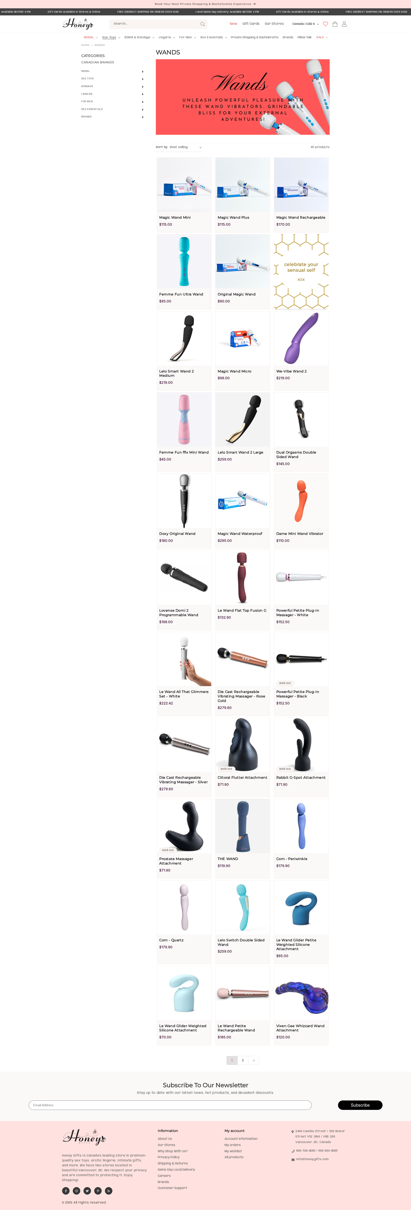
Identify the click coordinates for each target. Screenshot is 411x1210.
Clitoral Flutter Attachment (242, 778)
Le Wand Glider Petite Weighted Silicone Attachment (296, 944)
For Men (185, 37)
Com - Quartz (171, 940)
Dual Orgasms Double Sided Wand (296, 454)
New (233, 24)
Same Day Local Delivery (176, 1169)
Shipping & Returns (173, 1163)
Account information (241, 1139)
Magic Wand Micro (235, 371)
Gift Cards (251, 24)
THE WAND (228, 859)
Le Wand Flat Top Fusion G (242, 610)
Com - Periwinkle (292, 859)
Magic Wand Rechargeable (301, 217)
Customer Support (172, 1188)
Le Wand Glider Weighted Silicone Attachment (183, 1028)
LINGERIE (87, 94)
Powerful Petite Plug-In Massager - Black (297, 694)
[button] (90, 37)
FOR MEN (87, 101)
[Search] (202, 24)
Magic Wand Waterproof (240, 534)
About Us (165, 1139)
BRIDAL (89, 37)
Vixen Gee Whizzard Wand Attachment (300, 1028)
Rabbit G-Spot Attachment (301, 778)
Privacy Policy (169, 1157)
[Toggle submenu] (142, 71)
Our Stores (274, 24)
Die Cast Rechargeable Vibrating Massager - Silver (183, 780)
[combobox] (158, 24)
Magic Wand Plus (233, 217)
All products (234, 1157)
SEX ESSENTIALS (92, 109)
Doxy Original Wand (177, 534)
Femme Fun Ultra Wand (181, 294)
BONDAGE (87, 86)
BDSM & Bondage (137, 37)
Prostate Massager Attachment (176, 861)
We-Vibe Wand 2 (291, 371)
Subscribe (360, 1105)
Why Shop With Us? (173, 1151)
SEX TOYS (87, 78)
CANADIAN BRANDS (97, 62)
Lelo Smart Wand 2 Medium (176, 373)
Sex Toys (109, 37)
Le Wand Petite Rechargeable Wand (236, 1028)
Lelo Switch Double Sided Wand (241, 942)
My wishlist (233, 1151)
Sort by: (162, 147)
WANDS (100, 45)
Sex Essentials (211, 37)
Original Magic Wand (237, 294)
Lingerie (165, 37)
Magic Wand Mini (175, 217)
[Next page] (253, 1060)
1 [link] (232, 1060)
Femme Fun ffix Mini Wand (184, 452)
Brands (86, 116)
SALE (320, 37)
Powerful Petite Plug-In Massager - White (297, 612)
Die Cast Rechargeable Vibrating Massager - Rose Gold (241, 696)
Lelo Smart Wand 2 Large (241, 452)
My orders (233, 1145)
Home (85, 45)
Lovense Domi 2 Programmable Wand (178, 612)
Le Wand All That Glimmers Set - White (184, 694)
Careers (164, 1176)
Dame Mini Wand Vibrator (299, 534)
